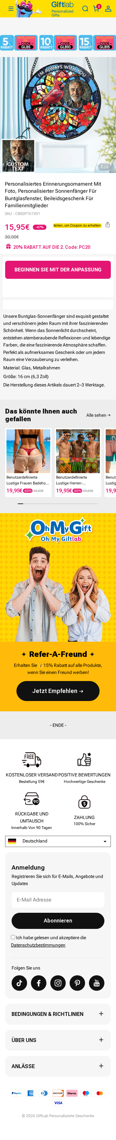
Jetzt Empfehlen (54, 690)
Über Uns (24, 1040)
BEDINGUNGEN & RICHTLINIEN (47, 1014)
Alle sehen (96, 415)
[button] (7, 452)
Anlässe (23, 1066)
